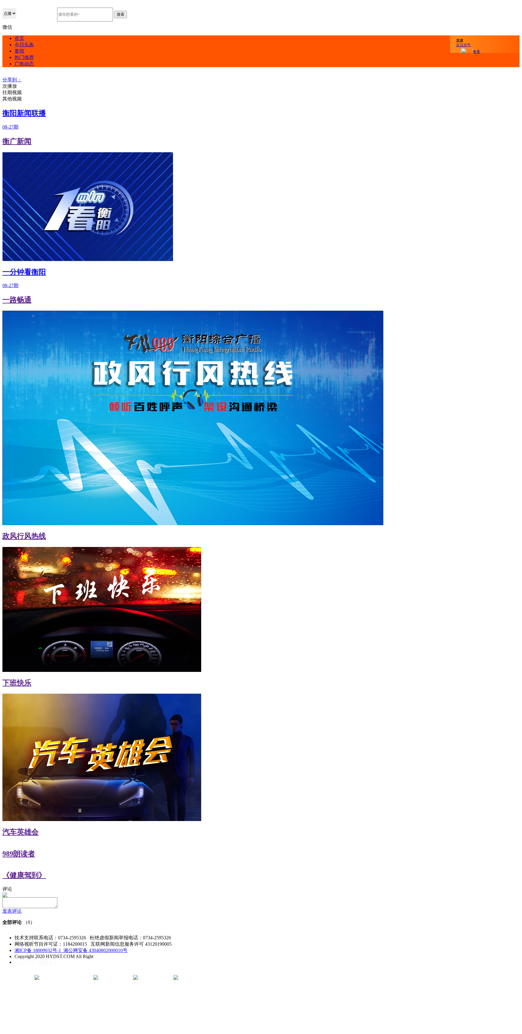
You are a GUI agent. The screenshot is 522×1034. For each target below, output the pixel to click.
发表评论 (12, 911)
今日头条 (24, 44)
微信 (7, 27)
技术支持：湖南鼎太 (36, 962)
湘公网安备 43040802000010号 (94, 950)
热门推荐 (24, 57)
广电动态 (24, 63)
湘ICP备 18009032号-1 (38, 950)
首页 (19, 38)
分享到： (12, 79)
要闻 (19, 51)
